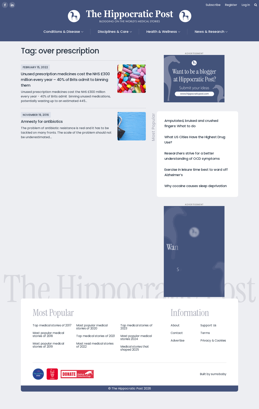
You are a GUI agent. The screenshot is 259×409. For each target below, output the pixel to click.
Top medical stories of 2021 (95, 336)
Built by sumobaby (213, 374)
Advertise (177, 340)
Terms (205, 333)
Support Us (208, 325)
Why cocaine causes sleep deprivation (195, 185)
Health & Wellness (161, 31)
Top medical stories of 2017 (52, 325)
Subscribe (213, 5)
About (175, 325)
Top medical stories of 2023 (136, 327)
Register (231, 5)
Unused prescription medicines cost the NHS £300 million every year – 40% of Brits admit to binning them (65, 79)
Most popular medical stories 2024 (136, 338)
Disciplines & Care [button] (113, 31)
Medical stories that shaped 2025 (134, 348)
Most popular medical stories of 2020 (92, 327)
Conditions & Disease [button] (61, 31)
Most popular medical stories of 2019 (48, 345)
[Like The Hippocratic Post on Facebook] (5, 5)
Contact (177, 333)
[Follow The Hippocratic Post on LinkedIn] (12, 5)
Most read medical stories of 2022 (95, 345)
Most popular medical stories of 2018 (48, 334)
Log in (246, 5)
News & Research (209, 31)
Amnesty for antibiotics (42, 121)
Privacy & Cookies (213, 340)
